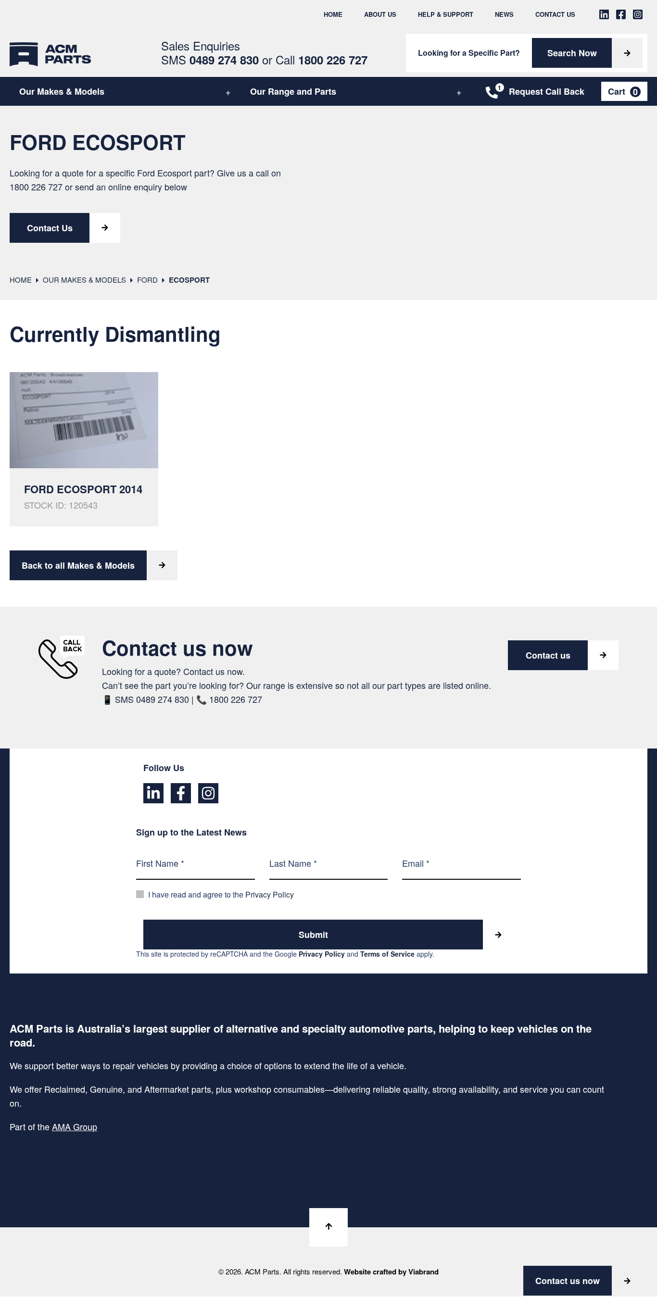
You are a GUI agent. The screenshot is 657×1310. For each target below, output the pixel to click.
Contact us (548, 655)
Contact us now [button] (567, 1280)
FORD (147, 279)
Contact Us (555, 14)
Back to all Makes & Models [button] (78, 565)
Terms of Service (387, 954)
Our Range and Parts (293, 91)
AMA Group (74, 1126)
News (504, 14)
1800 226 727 (36, 186)
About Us (380, 14)
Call (321, 59)
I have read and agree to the (221, 894)
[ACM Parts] (50, 53)
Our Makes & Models (61, 91)
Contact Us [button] (50, 228)
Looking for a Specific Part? (469, 52)
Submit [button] (313, 934)
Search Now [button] (572, 53)
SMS (210, 59)
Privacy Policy (269, 894)
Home (333, 14)
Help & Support (445, 14)
